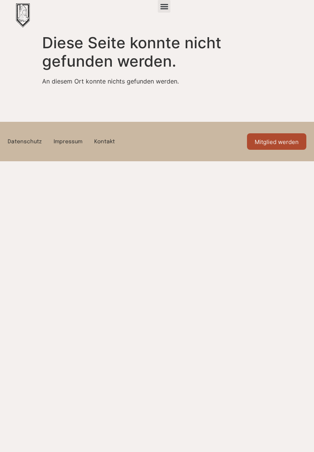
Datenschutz (25, 141)
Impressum (68, 141)
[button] (164, 6)
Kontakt (104, 141)
